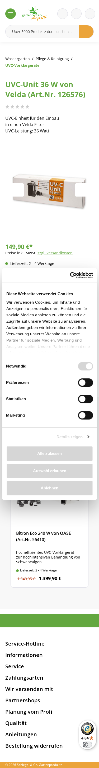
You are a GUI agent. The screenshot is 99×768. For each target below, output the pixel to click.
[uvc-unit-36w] (49, 189)
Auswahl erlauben (49, 471)
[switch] (85, 382)
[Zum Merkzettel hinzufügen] (83, 151)
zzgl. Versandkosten (55, 252)
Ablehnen (49, 488)
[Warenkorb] (76, 13)
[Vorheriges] (17, 190)
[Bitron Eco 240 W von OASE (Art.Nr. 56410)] (49, 523)
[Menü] (10, 13)
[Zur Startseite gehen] (34, 14)
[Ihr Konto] (90, 13)
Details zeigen (69, 437)
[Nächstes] (81, 190)
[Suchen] (86, 31)
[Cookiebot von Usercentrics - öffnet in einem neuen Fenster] (70, 275)
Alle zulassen (49, 453)
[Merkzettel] (62, 13)
